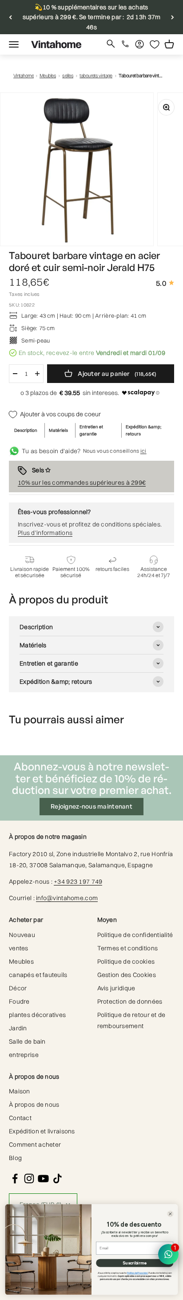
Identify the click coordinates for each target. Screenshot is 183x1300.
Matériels (58, 430)
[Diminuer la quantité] (15, 374)
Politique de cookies (126, 961)
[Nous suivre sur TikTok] (58, 1178)
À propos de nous (34, 1105)
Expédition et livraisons (42, 1131)
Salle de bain (27, 1041)
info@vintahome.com (67, 898)
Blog (15, 1158)
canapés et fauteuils (38, 975)
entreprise (24, 1055)
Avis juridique (116, 988)
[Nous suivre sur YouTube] (43, 1178)
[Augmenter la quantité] (37, 374)
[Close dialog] (170, 1214)
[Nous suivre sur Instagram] (29, 1178)
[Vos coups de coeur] (154, 44)
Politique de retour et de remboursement (131, 1020)
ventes (18, 948)
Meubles (48, 76)
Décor (18, 988)
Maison (19, 1091)
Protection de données (130, 1001)
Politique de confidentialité (135, 935)
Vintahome (23, 76)
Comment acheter (35, 1144)
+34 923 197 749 (78, 881)
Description (25, 430)
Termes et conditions (127, 948)
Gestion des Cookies (126, 975)
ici (143, 450)
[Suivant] (172, 17)
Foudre (19, 1001)
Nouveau (22, 935)
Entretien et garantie (91, 430)
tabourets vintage (96, 76)
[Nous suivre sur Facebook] (15, 1178)
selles (67, 76)
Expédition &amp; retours (143, 430)
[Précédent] (10, 17)
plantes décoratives (37, 1015)
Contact (20, 1118)
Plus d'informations (45, 533)
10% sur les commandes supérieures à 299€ (82, 483)
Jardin (18, 1028)
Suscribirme (134, 1263)
